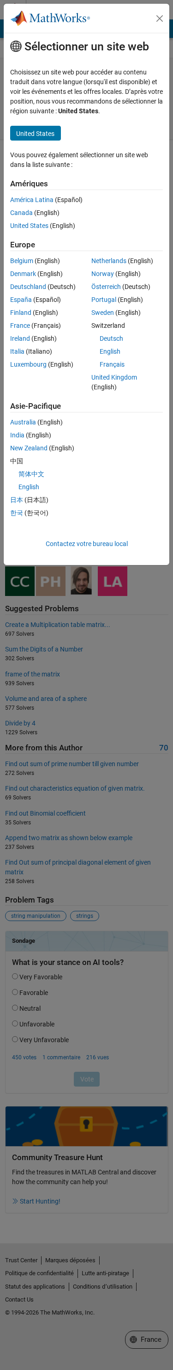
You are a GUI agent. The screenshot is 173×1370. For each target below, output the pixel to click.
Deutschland (28, 286)
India (17, 435)
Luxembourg (28, 364)
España (21, 299)
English (110, 351)
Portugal (103, 299)
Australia (23, 422)
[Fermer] (159, 18)
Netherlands (108, 260)
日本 (16, 500)
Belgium (21, 260)
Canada (21, 212)
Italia (17, 351)
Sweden (102, 312)
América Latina (32, 199)
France (20, 325)
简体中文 (31, 474)
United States (29, 225)
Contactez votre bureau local (87, 543)
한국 (16, 512)
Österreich (106, 286)
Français (112, 364)
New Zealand (29, 448)
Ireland (20, 338)
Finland (20, 312)
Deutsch (111, 338)
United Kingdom (114, 377)
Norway (102, 273)
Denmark (23, 273)
